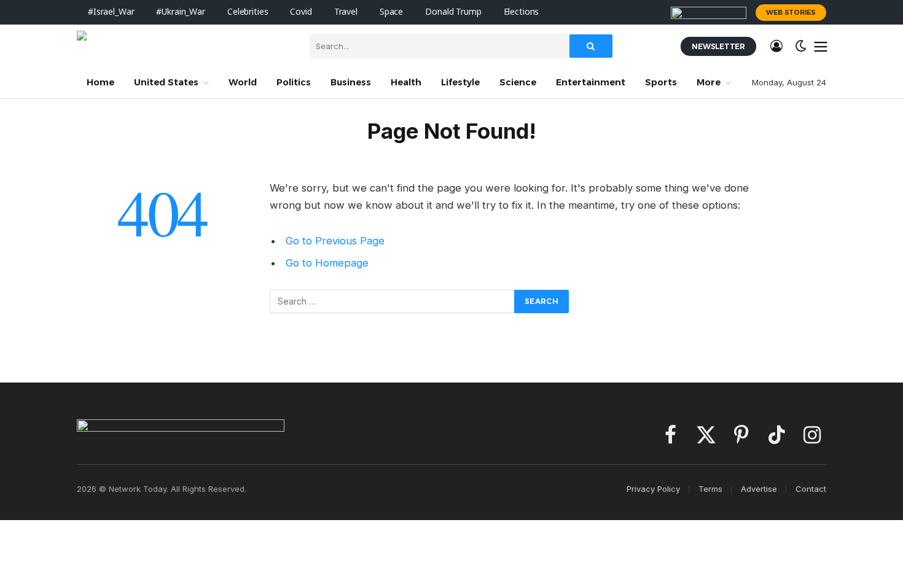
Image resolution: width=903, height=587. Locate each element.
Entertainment (590, 82)
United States (166, 82)
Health (406, 82)
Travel (346, 12)
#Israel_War (111, 12)
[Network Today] (184, 46)
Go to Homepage (327, 263)
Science (517, 82)
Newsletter (718, 46)
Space (391, 12)
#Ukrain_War (180, 12)
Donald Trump (453, 12)
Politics (293, 82)
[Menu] (821, 46)
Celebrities (247, 12)
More (709, 82)
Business (350, 82)
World (243, 82)
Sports (661, 82)
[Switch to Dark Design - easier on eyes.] (801, 46)
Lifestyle (460, 82)
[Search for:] (392, 301)
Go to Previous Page (335, 241)
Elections (521, 12)
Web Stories (791, 12)
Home (100, 82)
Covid (300, 12)
